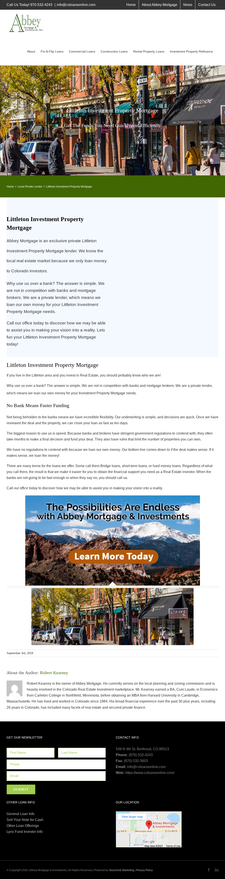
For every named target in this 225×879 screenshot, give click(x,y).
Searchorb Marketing (121, 870)
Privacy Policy (144, 870)
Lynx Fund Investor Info (25, 832)
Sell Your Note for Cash (25, 820)
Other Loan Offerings (23, 826)
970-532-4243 (41, 5)
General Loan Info (20, 814)
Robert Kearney (54, 672)
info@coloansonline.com (76, 5)
